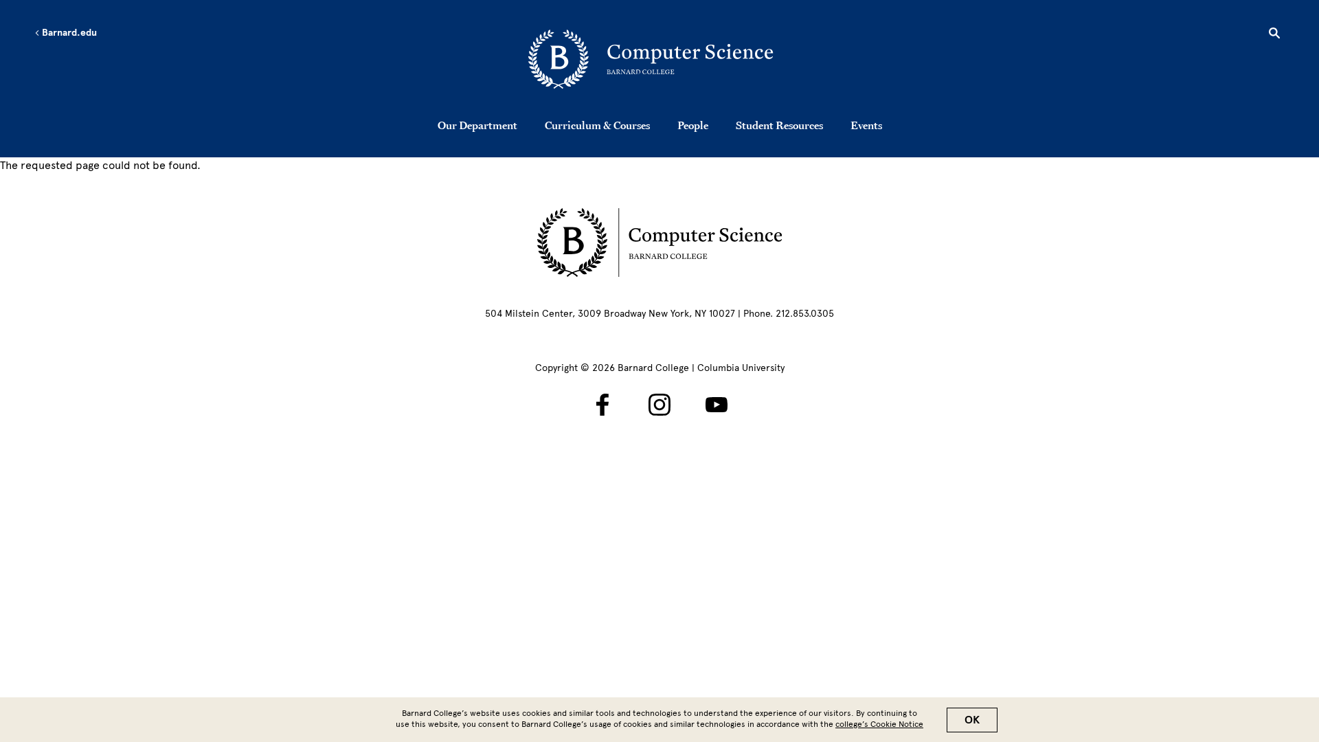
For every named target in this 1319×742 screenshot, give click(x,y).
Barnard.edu (68, 32)
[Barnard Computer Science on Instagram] (659, 405)
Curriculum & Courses (597, 125)
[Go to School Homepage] (663, 58)
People (692, 125)
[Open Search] (1274, 35)
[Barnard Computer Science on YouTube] (717, 405)
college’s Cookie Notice (879, 724)
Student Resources (779, 125)
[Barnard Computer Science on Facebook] (602, 405)
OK (972, 720)
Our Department (477, 125)
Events (866, 125)
